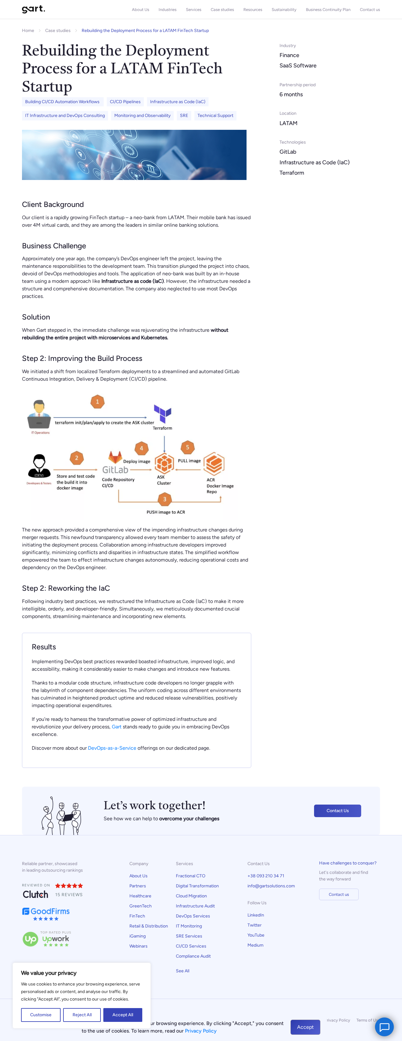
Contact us (370, 9)
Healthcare (140, 896)
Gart (117, 727)
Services (193, 9)
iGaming (137, 936)
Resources (252, 9)
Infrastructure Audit (195, 906)
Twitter (254, 925)
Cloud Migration (191, 896)
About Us (140, 9)
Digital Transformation (197, 886)
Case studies (222, 9)
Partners (137, 886)
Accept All (122, 1014)
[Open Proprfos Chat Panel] (384, 1026)
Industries (168, 9)
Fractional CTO (190, 876)
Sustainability (284, 9)
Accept (305, 1027)
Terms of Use (368, 1020)
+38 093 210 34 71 (265, 876)
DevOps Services (193, 916)
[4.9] (69, 886)
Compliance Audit (194, 956)
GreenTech (140, 906)
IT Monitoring (189, 926)
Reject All (82, 1014)
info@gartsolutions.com (271, 886)
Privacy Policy (337, 1020)
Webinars (138, 946)
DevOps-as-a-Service (112, 748)
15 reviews (69, 894)
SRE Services (189, 936)
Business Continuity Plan (328, 9)
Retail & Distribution (148, 926)
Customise (41, 1014)
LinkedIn (255, 915)
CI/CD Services (191, 946)
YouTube (255, 935)
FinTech (137, 916)
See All (182, 971)
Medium (255, 945)
